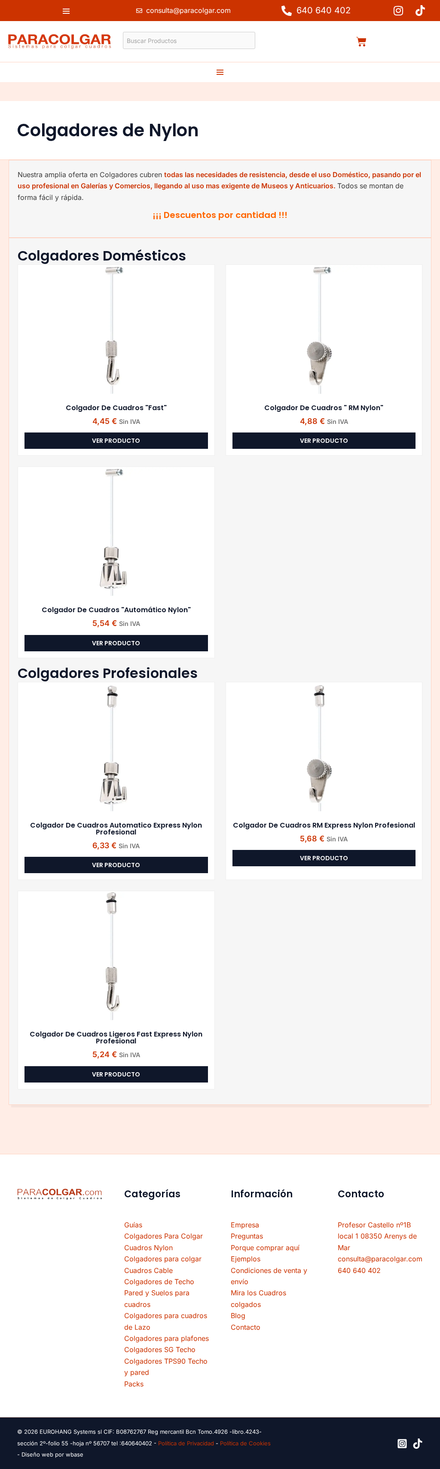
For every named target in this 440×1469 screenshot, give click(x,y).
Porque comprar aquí (265, 1247)
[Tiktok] (417, 1443)
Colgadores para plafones (166, 1338)
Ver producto (116, 440)
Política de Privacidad (186, 1443)
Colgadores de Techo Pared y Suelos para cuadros (159, 1293)
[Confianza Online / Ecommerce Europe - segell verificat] (60, 1233)
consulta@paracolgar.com (380, 1258)
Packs (134, 1384)
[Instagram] (402, 1443)
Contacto (245, 1327)
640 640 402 (359, 1270)
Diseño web (38, 1454)
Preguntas (247, 1236)
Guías (133, 1225)
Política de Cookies (245, 1443)
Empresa (245, 1225)
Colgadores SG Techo (160, 1349)
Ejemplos (245, 1258)
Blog (238, 1315)
